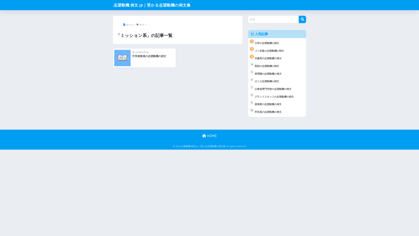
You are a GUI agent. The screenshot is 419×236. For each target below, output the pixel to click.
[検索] (302, 19)
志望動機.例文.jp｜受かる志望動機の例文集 (152, 5)
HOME (211, 136)
